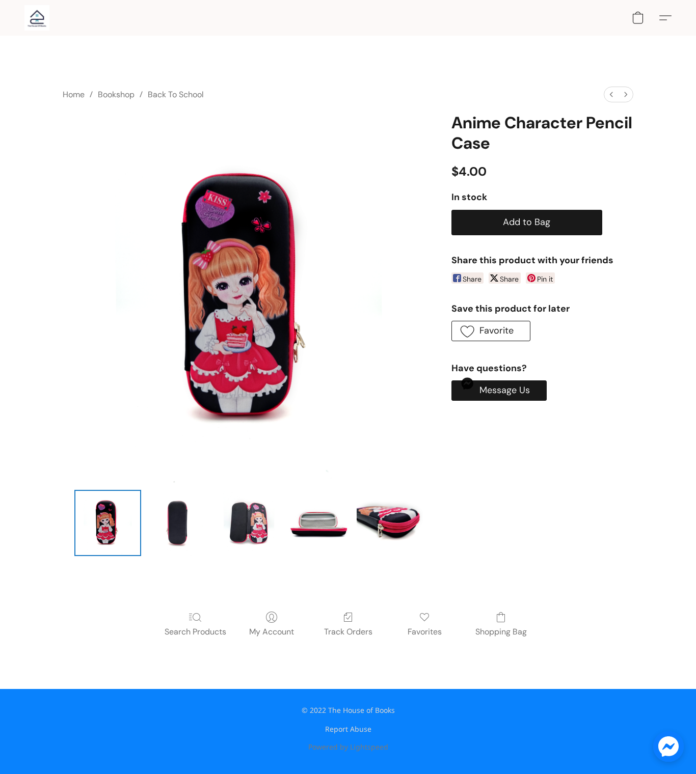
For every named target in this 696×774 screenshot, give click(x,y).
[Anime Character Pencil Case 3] (319, 523)
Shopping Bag (501, 631)
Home (74, 94)
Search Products (195, 631)
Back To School (176, 94)
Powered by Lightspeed (348, 747)
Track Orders (348, 631)
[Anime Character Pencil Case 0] (107, 523)
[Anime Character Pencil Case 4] (390, 523)
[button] (36, 18)
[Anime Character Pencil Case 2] (249, 523)
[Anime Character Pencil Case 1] (178, 523)
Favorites (425, 631)
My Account (271, 631)
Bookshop (116, 94)
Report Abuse (348, 729)
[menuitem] (611, 94)
